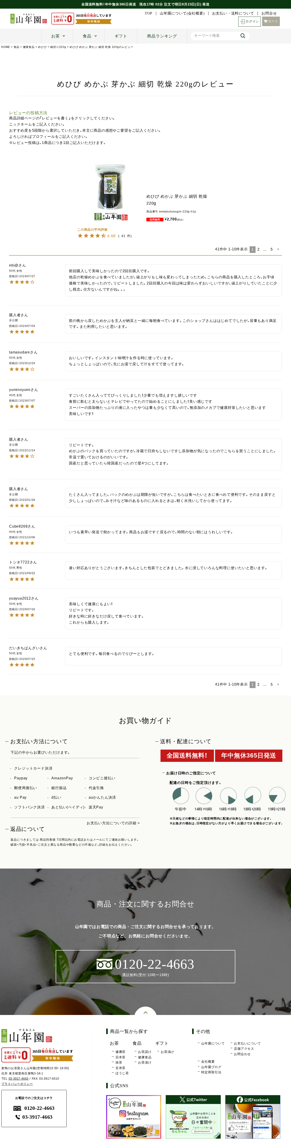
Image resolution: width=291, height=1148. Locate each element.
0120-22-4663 (39, 1108)
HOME (5, 47)
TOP (148, 13)
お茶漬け (144, 1062)
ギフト (121, 36)
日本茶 (120, 1057)
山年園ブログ (211, 1067)
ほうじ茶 (122, 1073)
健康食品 (29, 47)
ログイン (252, 21)
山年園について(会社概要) (182, 13)
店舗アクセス (244, 1048)
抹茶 (118, 1062)
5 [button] (272, 249)
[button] (278, 249)
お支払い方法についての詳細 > (113, 823)
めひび (42, 47)
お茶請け (144, 1052)
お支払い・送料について (233, 13)
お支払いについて (247, 1043)
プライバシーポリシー (17, 1084)
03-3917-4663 (19, 1078)
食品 (87, 36)
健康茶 (120, 1052)
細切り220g (58, 47)
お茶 (55, 36)
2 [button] (258, 249)
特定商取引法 (211, 1072)
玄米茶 (120, 1068)
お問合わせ (242, 1054)
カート (273, 21)
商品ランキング (162, 36)
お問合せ (269, 13)
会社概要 (208, 1061)
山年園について (213, 1043)
